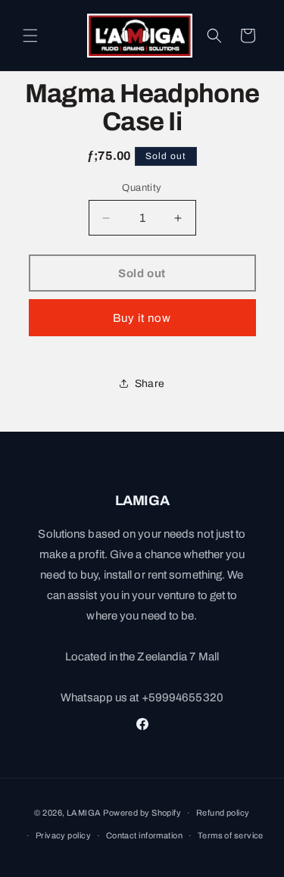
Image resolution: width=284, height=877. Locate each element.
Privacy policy (63, 835)
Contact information (144, 835)
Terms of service (231, 835)
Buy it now (142, 318)
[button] (30, 35)
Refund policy (223, 812)
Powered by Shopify (142, 812)
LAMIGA (84, 812)
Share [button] (149, 383)
